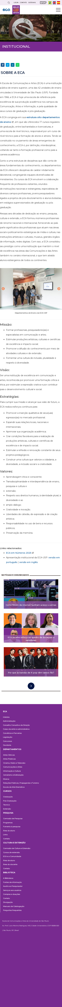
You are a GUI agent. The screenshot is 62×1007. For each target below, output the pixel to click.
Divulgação (8, 902)
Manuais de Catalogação (13, 906)
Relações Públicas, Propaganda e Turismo (21, 783)
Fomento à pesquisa (11, 826)
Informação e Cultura (12, 771)
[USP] (43, 2)
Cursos (7, 791)
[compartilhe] (3, 65)
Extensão (7, 809)
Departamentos (12, 749)
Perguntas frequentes (12, 910)
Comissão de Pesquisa (12, 818)
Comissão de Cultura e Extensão (16, 848)
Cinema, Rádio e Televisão (14, 763)
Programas (7, 823)
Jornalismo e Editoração (13, 775)
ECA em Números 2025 (18, 552)
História (6, 717)
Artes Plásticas (9, 759)
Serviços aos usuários (12, 890)
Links (5, 835)
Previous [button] (3, 289)
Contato (6, 839)
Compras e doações (11, 894)
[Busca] (8, 3)
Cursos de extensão (11, 852)
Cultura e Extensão (14, 843)
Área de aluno (9, 860)
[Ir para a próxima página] (31, 686)
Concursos (7, 741)
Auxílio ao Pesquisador (12, 886)
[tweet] (7, 65)
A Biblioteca (8, 878)
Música (6, 779)
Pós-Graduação (9, 801)
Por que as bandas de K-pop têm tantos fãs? (31, 672)
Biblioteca (9, 872)
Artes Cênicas (9, 755)
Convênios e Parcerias (12, 733)
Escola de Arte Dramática (14, 787)
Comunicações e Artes (12, 767)
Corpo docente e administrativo (16, 729)
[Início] (11, 9)
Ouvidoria (7, 745)
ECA (5, 711)
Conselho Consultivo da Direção (16, 725)
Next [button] (59, 289)
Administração (9, 721)
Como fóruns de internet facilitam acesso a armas (31, 605)
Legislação (7, 737)
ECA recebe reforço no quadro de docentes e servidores (31, 638)
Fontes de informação (12, 882)
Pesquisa (8, 813)
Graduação (8, 797)
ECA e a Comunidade (12, 856)
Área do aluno (9, 831)
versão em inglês (28, 562)
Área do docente (10, 864)
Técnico (6, 805)
